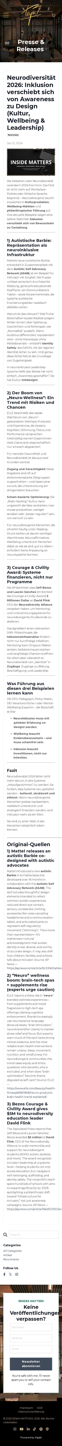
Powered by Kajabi (31, 1437)
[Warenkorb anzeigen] (53, 15)
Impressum (26, 1407)
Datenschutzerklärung (31, 1411)
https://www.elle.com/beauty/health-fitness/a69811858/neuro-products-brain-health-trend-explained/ (31, 1092)
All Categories (12, 1250)
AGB (39, 1407)
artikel (7, 1255)
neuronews (13, 135)
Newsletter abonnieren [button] (31, 1364)
